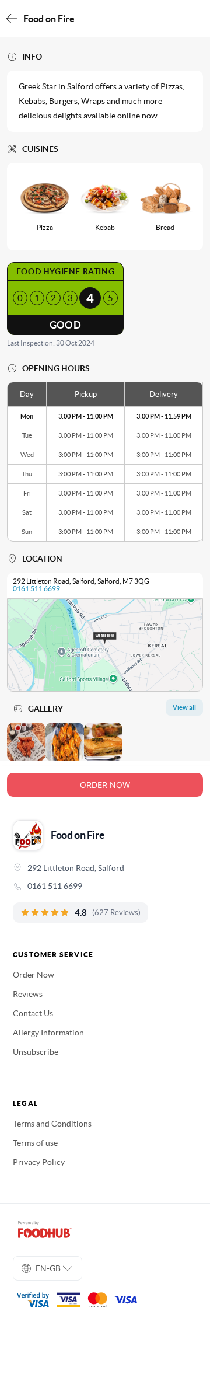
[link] (105, 886)
